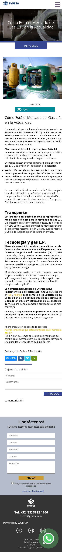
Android (18, 294)
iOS (9, 294)
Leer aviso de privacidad (33, 491)
